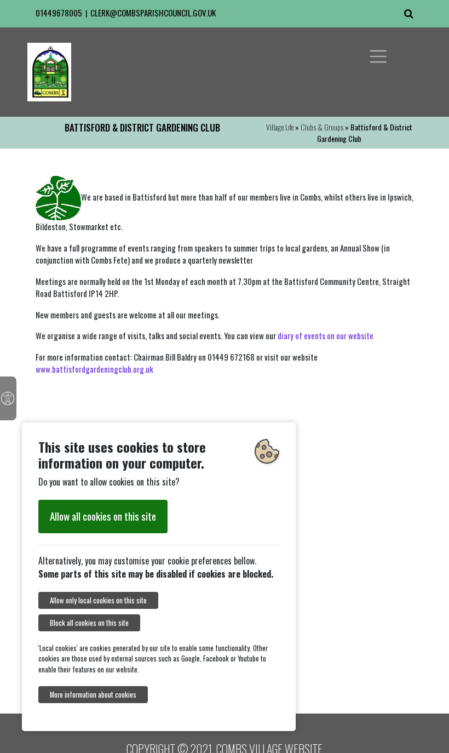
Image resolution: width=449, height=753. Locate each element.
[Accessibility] (8, 398)
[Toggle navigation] (378, 56)
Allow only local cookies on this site (98, 600)
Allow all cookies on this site (103, 516)
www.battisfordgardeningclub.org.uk (94, 369)
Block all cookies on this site (89, 623)
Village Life (279, 127)
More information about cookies (93, 694)
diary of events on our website (325, 335)
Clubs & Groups (322, 127)
